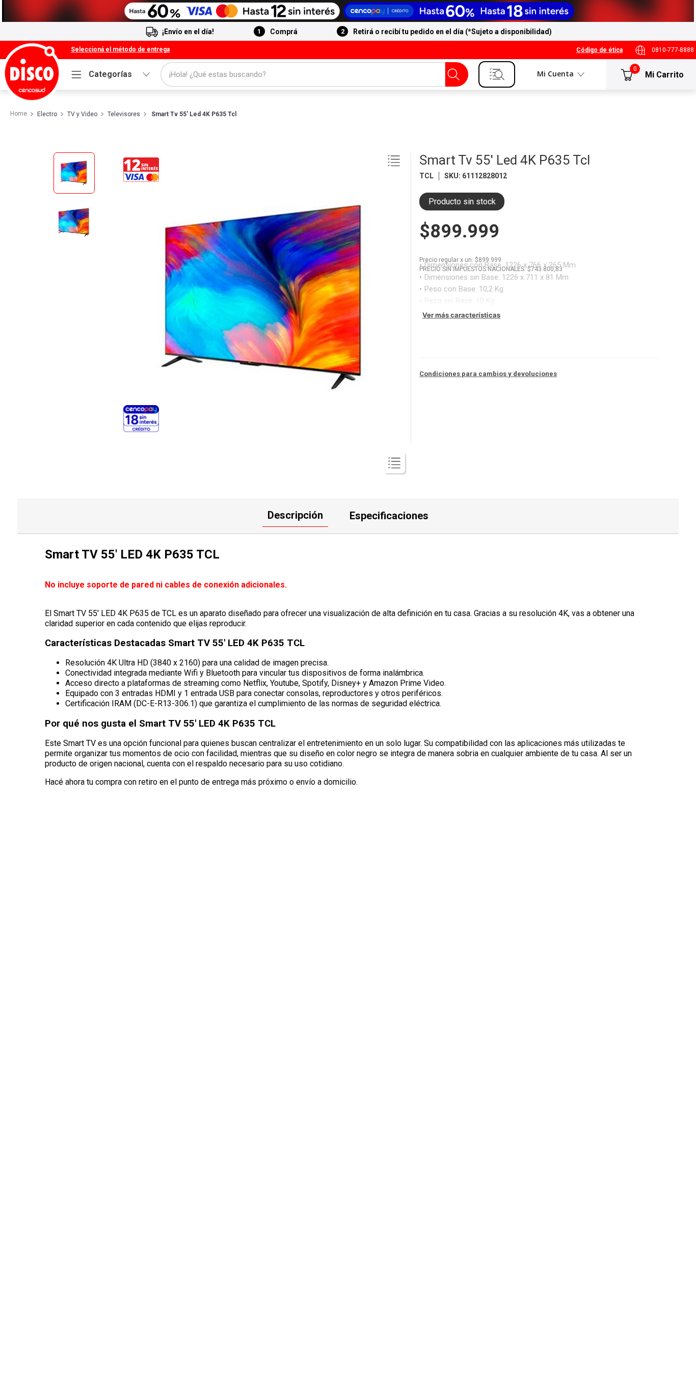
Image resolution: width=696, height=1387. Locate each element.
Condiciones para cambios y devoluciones (488, 374)
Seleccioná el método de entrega (120, 49)
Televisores (124, 114)
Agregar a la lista (394, 160)
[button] (120, 50)
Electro (47, 114)
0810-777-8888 (673, 50)
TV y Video (82, 114)
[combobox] (314, 74)
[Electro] (348, 11)
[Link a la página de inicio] (18, 114)
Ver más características (461, 315)
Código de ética (599, 50)
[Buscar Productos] (453, 74)
